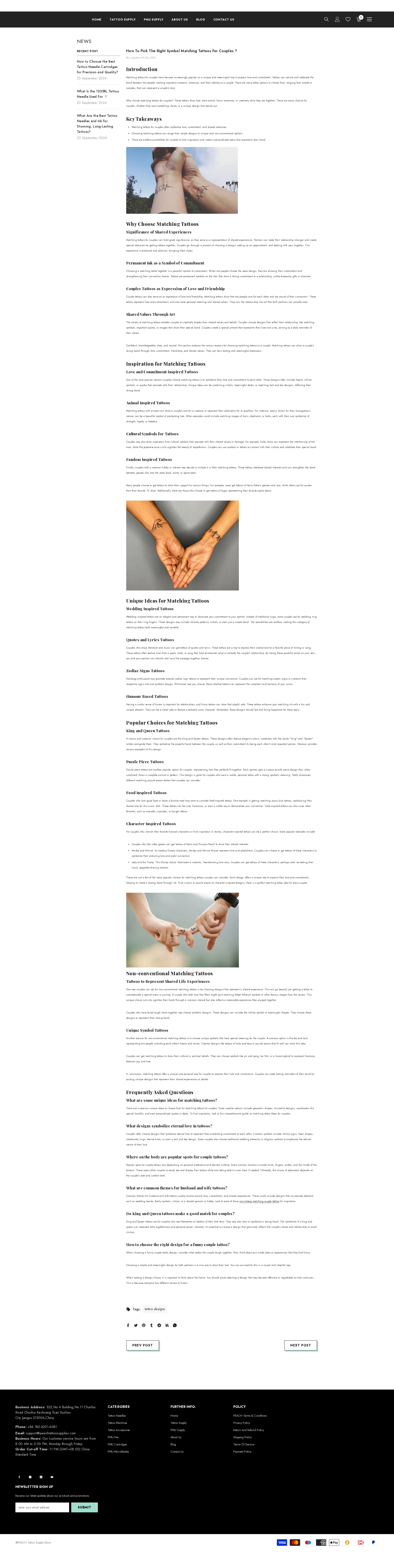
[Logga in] (337, 19)
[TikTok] (41, 1477)
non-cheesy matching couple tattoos (259, 1201)
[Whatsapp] (175, 1325)
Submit (84, 1507)
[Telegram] (159, 1325)
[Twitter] (136, 1325)
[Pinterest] (143, 1325)
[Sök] (326, 19)
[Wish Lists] (348, 19)
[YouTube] (52, 1477)
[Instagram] (30, 1477)
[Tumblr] (151, 1325)
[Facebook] (128, 1325)
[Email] (167, 1325)
